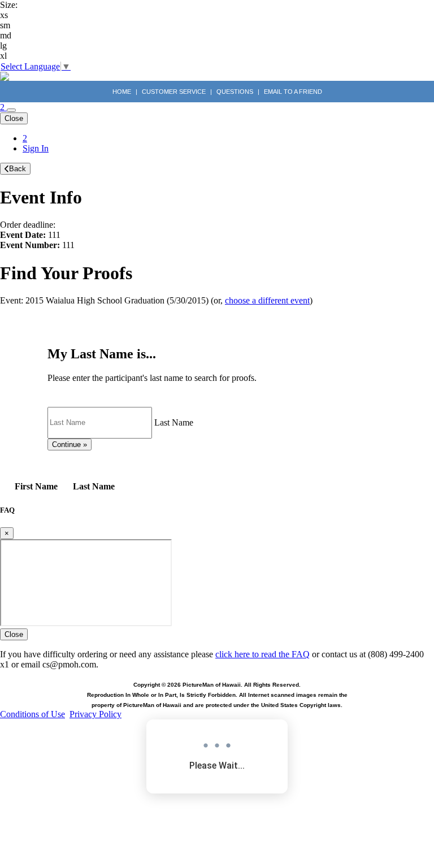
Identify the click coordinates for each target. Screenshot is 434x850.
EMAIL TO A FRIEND (293, 91)
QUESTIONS (234, 91)
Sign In (36, 148)
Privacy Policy (95, 714)
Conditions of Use (32, 714)
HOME (122, 91)
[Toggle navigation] (11, 110)
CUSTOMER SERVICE (174, 91)
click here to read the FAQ (262, 654)
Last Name (173, 422)
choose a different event (267, 300)
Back (17, 168)
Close (14, 118)
